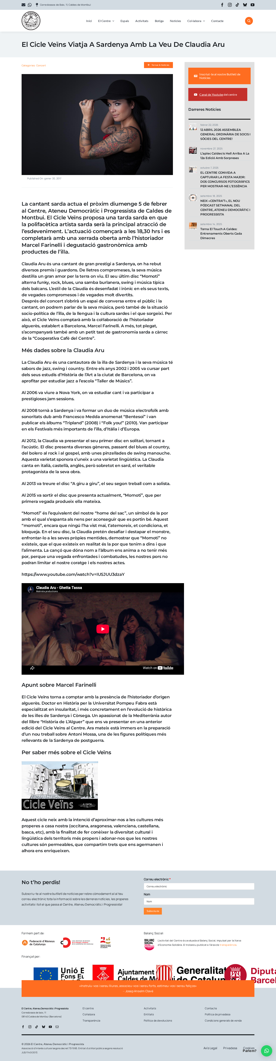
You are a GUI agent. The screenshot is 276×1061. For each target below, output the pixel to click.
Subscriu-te (153, 911)
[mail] (57, 1026)
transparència (228, 945)
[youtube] (252, 5)
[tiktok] (237, 5)
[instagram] (230, 5)
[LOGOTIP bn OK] (31, 13)
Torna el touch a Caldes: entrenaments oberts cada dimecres (221, 233)
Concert (41, 65)
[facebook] (222, 5)
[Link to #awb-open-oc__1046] (249, 21)
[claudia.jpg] (97, 76)
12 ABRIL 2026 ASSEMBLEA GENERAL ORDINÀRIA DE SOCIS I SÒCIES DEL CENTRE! (225, 134)
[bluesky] (245, 5)
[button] (266, 1050)
